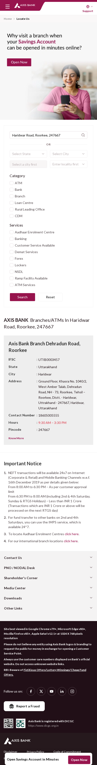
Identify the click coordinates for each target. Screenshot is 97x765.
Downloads (13, 598)
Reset (50, 297)
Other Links (13, 608)
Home (8, 18)
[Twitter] (41, 691)
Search (22, 297)
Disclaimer (10, 751)
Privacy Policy (35, 751)
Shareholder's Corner (21, 578)
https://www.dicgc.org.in (43, 725)
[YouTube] (51, 691)
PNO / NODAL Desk (19, 568)
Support (87, 11)
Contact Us (13, 558)
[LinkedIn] (62, 691)
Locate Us (22, 18)
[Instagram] (72, 691)
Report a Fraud (28, 706)
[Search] (83, 135)
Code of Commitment (67, 751)
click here (72, 534)
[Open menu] (7, 6)
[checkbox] (11, 183)
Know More (16, 438)
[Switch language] (89, 6)
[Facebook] (31, 691)
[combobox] (28, 154)
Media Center (15, 588)
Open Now (79, 760)
